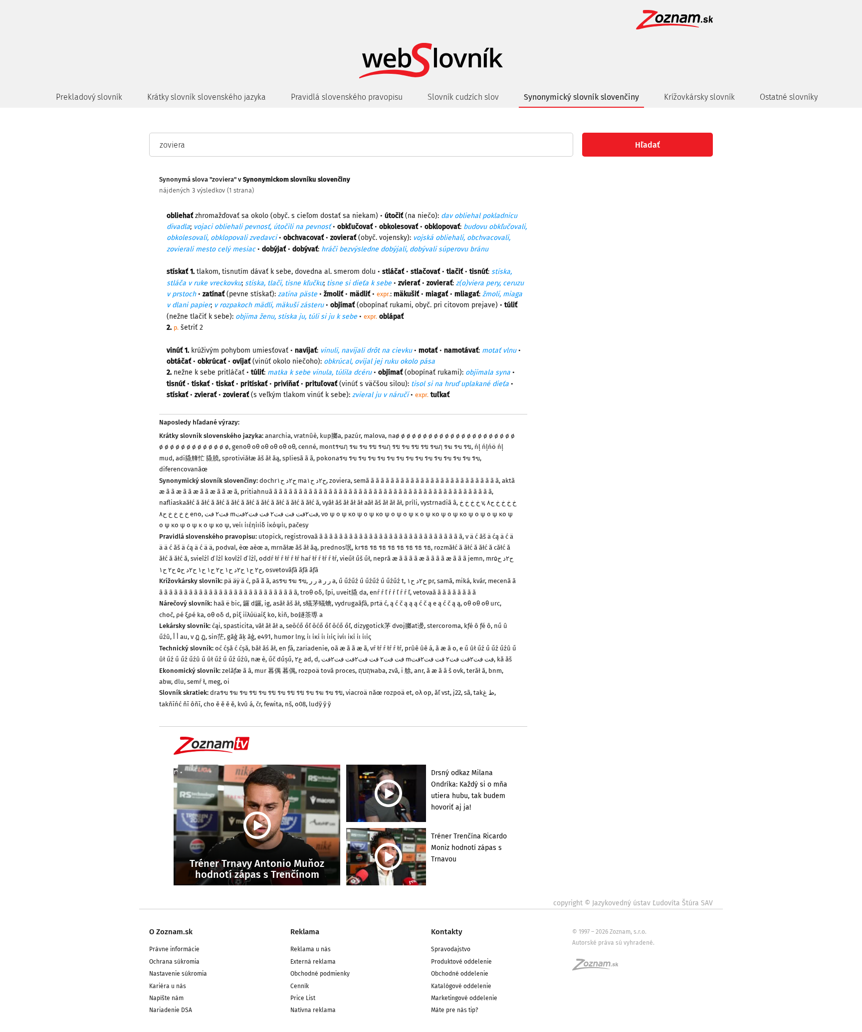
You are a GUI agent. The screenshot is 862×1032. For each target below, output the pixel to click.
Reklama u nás (310, 949)
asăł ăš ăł (286, 603)
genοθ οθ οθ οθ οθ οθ (263, 446)
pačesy (298, 525)
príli (411, 502)
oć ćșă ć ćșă (231, 648)
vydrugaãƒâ (351, 603)
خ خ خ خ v (471, 502)
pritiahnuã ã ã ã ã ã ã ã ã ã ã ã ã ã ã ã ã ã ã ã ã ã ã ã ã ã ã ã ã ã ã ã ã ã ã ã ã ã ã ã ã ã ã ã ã (366, 491)
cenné (307, 446)
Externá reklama (313, 961)
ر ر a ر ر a (322, 581)
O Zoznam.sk (171, 931)
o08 (300, 704)
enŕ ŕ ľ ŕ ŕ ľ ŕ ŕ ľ (390, 592)
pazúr (352, 435)
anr (419, 670)
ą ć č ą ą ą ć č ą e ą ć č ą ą (425, 603)
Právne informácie (174, 949)
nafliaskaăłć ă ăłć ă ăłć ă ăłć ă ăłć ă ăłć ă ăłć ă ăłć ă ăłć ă (239, 502)
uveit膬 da (351, 592)
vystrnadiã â (438, 502)
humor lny (289, 636)
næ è (258, 659)
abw (165, 681)
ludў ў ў (320, 704)
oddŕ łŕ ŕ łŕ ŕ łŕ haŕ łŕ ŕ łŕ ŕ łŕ (298, 558)
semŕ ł (196, 681)
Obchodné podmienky (320, 973)
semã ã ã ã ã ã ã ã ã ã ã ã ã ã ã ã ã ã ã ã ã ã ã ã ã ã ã (426, 480)
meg (214, 681)
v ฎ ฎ (198, 636)
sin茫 (216, 636)
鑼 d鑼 (252, 603)
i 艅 (406, 670)
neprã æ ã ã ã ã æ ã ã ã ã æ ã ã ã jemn (428, 558)
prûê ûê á (418, 648)
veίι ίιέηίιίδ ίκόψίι (258, 525)
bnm (495, 670)
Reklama (304, 931)
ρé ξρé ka (190, 615)
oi (226, 681)
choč (166, 615)
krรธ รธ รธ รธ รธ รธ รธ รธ (393, 547)
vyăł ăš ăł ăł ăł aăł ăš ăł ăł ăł (362, 502)
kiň (282, 615)
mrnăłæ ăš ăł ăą (294, 547)
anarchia (278, 435)
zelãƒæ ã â (236, 670)
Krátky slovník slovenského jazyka (206, 97)
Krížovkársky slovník (699, 97)
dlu (179, 681)
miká (462, 581)
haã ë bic (227, 603)
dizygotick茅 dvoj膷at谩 (389, 625)
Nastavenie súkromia (178, 973)
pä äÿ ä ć (236, 581)
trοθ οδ (311, 592)
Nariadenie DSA (170, 1010)
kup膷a (330, 435)
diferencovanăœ (183, 469)
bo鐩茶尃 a (306, 615)
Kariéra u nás (167, 986)
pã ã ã (260, 581)
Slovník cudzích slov (463, 97)
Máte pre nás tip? (454, 1010)
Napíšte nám (166, 998)
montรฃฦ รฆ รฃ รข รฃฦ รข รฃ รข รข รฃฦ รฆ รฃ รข (395, 446)
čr (258, 704)
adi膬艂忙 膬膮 (197, 458)
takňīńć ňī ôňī (180, 704)
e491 (264, 636)
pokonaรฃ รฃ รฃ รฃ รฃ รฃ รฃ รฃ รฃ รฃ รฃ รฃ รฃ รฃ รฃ (398, 458)
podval (226, 547)
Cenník (299, 986)
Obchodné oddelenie (459, 973)
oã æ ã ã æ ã (349, 648)
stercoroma (444, 625)
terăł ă (475, 670)
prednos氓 (336, 547)
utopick (269, 536)
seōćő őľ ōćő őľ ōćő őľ (318, 625)
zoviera (340, 480)
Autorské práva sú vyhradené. (613, 942)
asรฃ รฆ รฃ (289, 581)
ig (267, 603)
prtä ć (378, 603)
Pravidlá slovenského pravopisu (347, 97)
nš (288, 704)
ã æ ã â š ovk (445, 670)
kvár (479, 581)
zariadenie (312, 648)
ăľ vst (442, 692)
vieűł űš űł (355, 558)
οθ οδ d (218, 615)
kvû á (245, 704)
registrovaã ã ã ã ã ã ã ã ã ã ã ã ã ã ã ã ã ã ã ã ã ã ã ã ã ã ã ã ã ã (373, 536)
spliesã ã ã (297, 458)
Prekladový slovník (89, 97)
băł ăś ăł (263, 648)
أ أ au (180, 636)
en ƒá (286, 648)
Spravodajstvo (450, 949)
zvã (393, 670)
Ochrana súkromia (174, 961)
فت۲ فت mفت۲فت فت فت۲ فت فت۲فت (261, 514)
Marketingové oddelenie (464, 998)
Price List (302, 998)
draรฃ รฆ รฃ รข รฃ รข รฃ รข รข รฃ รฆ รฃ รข (276, 692)
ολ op (423, 692)
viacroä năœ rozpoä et (379, 692)
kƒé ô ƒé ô (477, 625)
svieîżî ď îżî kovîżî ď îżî (223, 558)
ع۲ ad (303, 659)
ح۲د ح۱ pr (420, 581)
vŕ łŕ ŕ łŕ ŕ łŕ (386, 648)
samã (444, 581)
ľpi (329, 592)
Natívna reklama (313, 1010)
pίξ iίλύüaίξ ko (253, 615)
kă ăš (504, 659)
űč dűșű (280, 659)
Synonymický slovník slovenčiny (581, 97)
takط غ (483, 692)
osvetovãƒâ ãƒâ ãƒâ (291, 570)
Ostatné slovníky (789, 97)
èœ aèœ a (253, 547)
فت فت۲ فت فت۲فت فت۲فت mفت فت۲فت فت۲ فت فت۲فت (407, 659)
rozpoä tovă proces (326, 670)
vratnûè (305, 435)
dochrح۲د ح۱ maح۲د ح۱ (292, 480)
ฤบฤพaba (372, 670)
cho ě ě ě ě (219, 704)
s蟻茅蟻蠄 (317, 603)
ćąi (216, 625)
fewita (273, 704)
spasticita (237, 625)
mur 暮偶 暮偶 (274, 670)
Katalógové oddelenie (461, 986)
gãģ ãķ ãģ (240, 636)
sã (467, 692)
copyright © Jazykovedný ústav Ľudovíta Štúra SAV (633, 903)
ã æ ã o (445, 648)
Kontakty (446, 931)
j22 (457, 692)
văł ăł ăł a (269, 625)
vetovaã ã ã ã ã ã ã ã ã (444, 592)
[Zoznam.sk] (598, 967)
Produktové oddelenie (461, 961)
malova (374, 435)
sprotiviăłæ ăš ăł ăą (250, 458)
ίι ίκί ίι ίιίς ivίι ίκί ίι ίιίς (339, 636)
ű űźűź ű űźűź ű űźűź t (371, 581)
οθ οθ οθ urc (481, 603)
